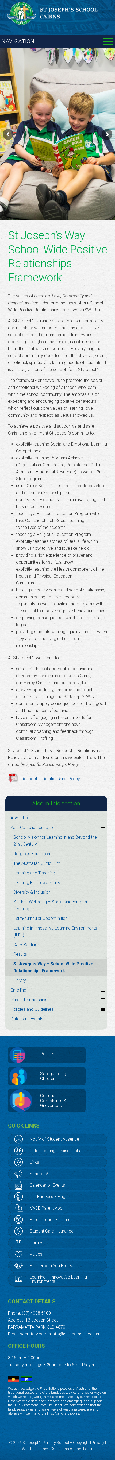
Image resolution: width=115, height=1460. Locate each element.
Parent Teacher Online (50, 1219)
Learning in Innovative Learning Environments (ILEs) (55, 931)
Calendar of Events (47, 1185)
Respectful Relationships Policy (50, 778)
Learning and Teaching (34, 873)
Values (36, 1254)
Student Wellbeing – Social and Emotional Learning (52, 905)
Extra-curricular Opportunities (40, 918)
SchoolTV (39, 1173)
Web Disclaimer (35, 1449)
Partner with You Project (52, 1265)
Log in (88, 1449)
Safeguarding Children (53, 1076)
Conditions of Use (66, 1449)
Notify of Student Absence (54, 1139)
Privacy (98, 1442)
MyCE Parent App (46, 1208)
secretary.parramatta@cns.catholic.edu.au (60, 1334)
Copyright (81, 1442)
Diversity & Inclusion (32, 892)
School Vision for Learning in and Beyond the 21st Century (55, 841)
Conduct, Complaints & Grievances (53, 1100)
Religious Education (31, 853)
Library (19, 980)
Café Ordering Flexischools (55, 1150)
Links (34, 1162)
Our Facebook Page (49, 1196)
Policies (47, 1053)
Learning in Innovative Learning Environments (58, 1279)
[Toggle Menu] (108, 41)
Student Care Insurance (52, 1231)
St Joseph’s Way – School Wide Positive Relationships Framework (53, 967)
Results (20, 954)
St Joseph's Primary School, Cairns (57, 13)
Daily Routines (26, 944)
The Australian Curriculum (36, 863)
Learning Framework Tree (37, 882)
